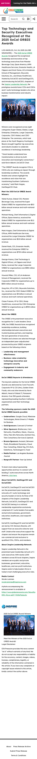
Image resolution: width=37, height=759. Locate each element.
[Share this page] (33, 19)
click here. (13, 476)
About (8, 746)
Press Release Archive (22, 746)
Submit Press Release (18, 751)
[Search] (23, 19)
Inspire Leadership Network (16, 84)
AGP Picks (5, 3)
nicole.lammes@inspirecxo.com (14, 582)
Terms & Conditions (18, 755)
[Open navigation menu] (4, 19)
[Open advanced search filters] (28, 19)
